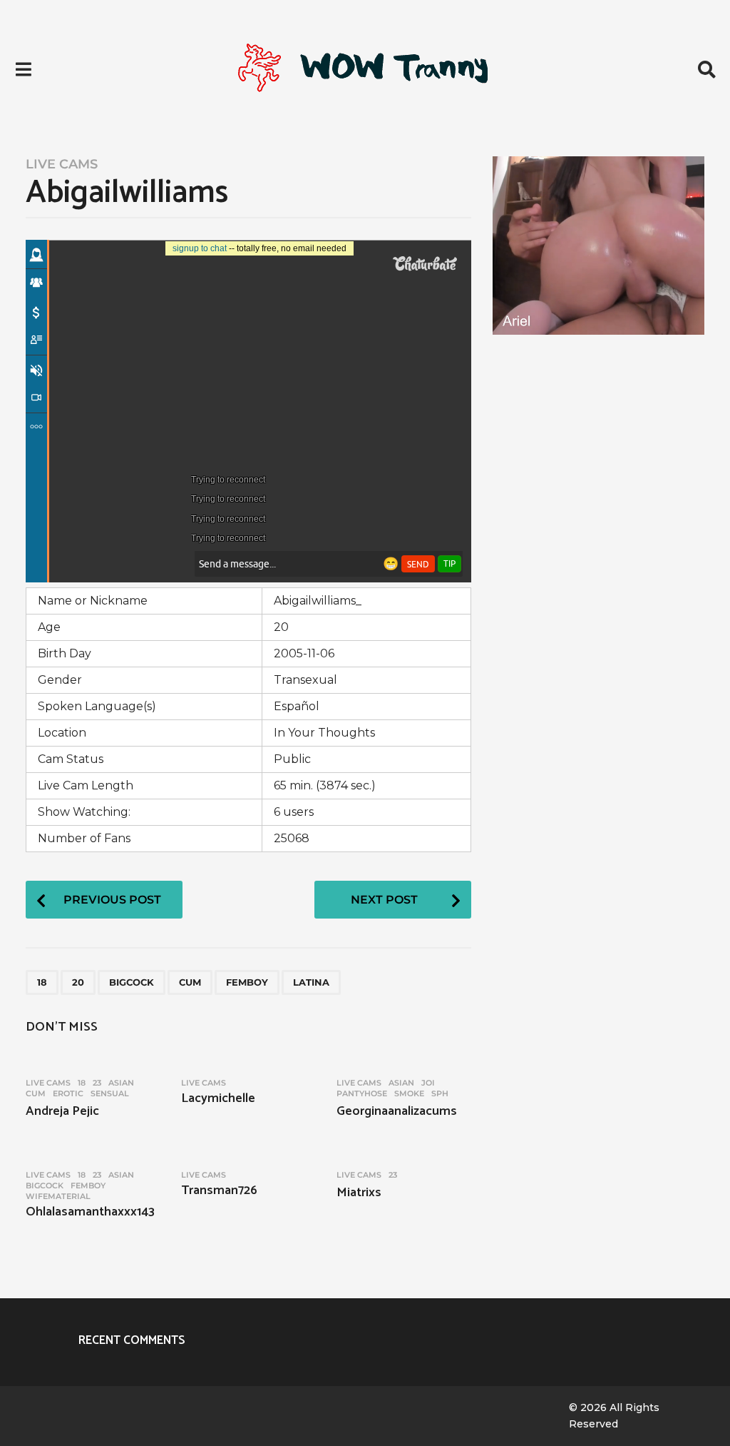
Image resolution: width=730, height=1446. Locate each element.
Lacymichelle (218, 1098)
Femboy (247, 982)
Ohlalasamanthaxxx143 (90, 1212)
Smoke (409, 1093)
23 (97, 1082)
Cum (190, 982)
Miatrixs (358, 1192)
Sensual (110, 1093)
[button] (23, 69)
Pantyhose (361, 1093)
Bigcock (131, 982)
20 (78, 982)
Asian (121, 1082)
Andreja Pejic (62, 1111)
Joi (428, 1082)
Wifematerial (58, 1196)
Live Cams (62, 164)
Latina (311, 982)
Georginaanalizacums (396, 1111)
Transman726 (219, 1190)
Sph (439, 1093)
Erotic (68, 1093)
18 (42, 982)
